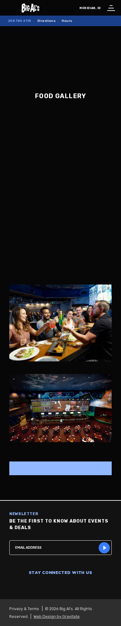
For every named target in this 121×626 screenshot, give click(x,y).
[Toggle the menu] (110, 7)
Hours (67, 20)
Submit (104, 547)
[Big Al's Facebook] (31, 586)
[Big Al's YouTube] (75, 586)
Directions (47, 20)
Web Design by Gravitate (57, 616)
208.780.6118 (19, 20)
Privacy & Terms (24, 608)
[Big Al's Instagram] (45, 586)
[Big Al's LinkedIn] (90, 586)
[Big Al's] (60, 8)
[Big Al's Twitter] (60, 586)
